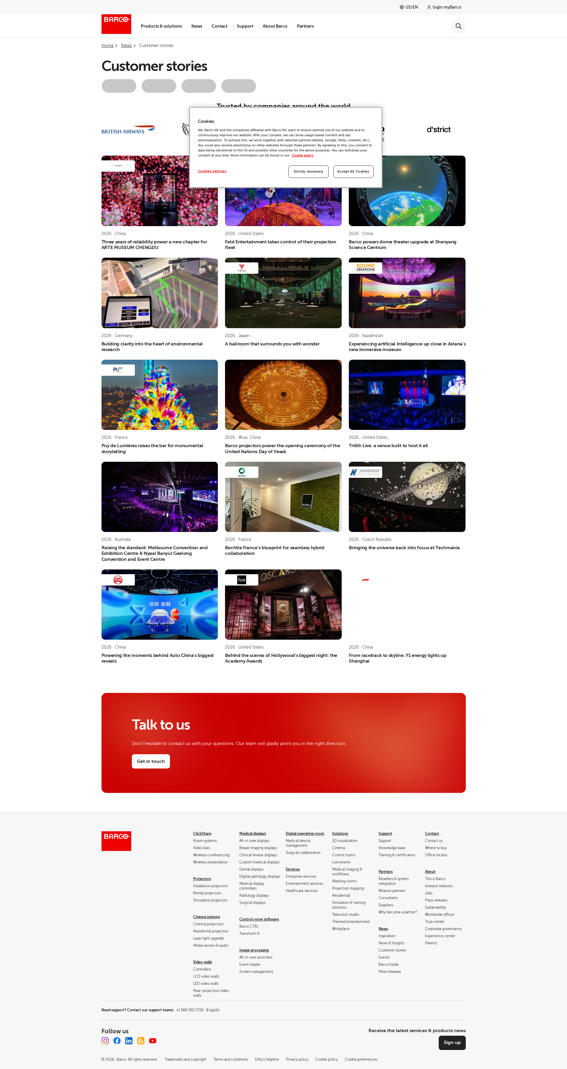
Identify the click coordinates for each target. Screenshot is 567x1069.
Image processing (254, 950)
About (430, 872)
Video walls (202, 962)
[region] (285, 147)
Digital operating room (305, 834)
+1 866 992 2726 (197, 1010)
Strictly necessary (309, 171)
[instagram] (105, 1040)
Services (293, 869)
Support (245, 26)
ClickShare (202, 834)
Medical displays (252, 834)
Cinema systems (206, 917)
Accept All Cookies (353, 171)
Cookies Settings (212, 171)
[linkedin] (128, 1040)
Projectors (202, 879)
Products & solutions (161, 26)
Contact (219, 26)
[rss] (140, 1040)
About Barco (275, 26)
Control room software (259, 919)
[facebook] (117, 1040)
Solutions (340, 834)
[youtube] (152, 1040)
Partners (305, 26)
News (196, 26)
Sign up (452, 1042)
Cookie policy (302, 155)
